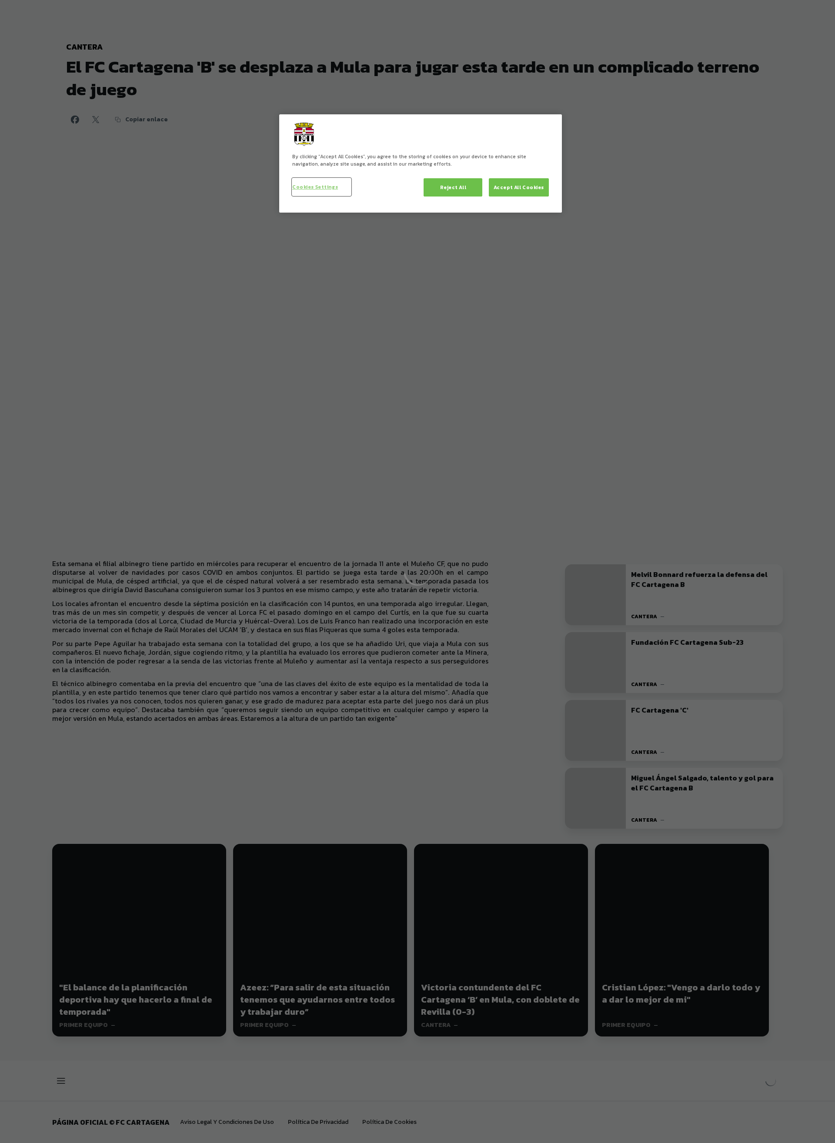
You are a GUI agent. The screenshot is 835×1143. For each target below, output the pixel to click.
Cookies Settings (315, 186)
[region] (420, 163)
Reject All (453, 187)
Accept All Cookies (519, 187)
